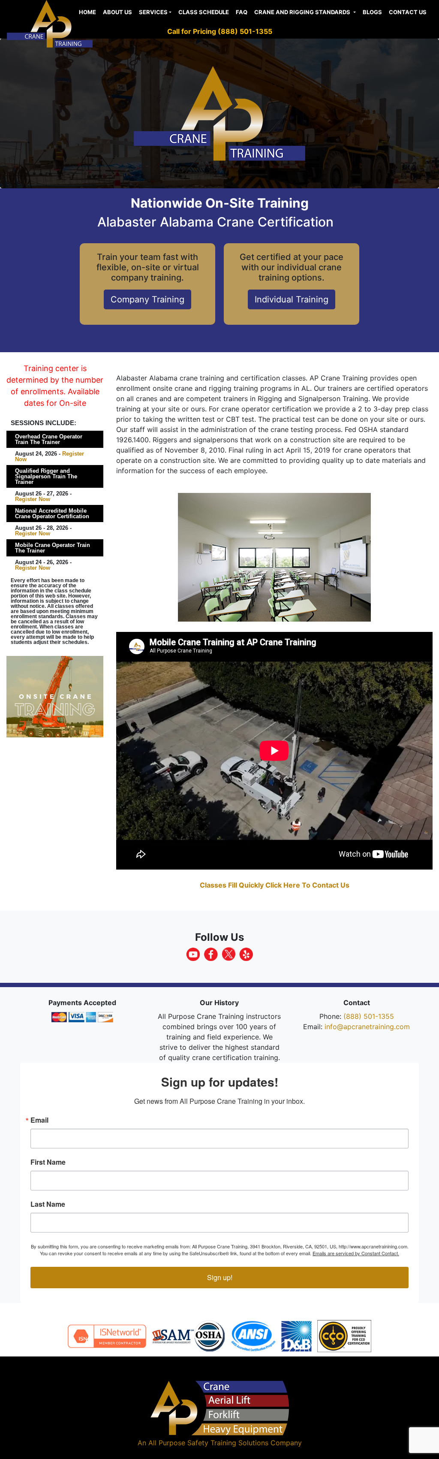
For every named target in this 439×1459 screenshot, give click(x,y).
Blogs (372, 12)
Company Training (147, 299)
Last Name (47, 1204)
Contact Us (408, 12)
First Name (48, 1162)
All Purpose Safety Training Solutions (208, 1442)
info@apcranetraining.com (367, 1026)
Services (153, 12)
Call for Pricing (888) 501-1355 (219, 31)
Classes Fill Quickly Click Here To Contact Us (274, 885)
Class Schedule (203, 12)
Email (39, 1120)
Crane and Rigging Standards (303, 12)
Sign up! (219, 1277)
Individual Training (291, 299)
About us (117, 12)
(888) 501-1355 (368, 1016)
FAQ (241, 12)
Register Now (32, 499)
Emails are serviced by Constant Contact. (356, 1253)
